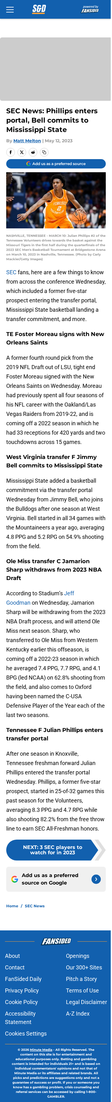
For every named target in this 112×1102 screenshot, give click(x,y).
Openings (77, 956)
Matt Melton (27, 141)
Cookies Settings (26, 1033)
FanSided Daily (23, 979)
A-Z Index (78, 1013)
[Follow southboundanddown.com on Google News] (96, 879)
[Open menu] (10, 9)
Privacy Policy (22, 990)
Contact (15, 967)
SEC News (34, 906)
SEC (11, 272)
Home (12, 906)
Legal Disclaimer (86, 1002)
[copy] (44, 152)
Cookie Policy (21, 1002)
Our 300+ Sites (84, 967)
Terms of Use (82, 990)
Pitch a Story (81, 979)
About (12, 956)
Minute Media (41, 1050)
